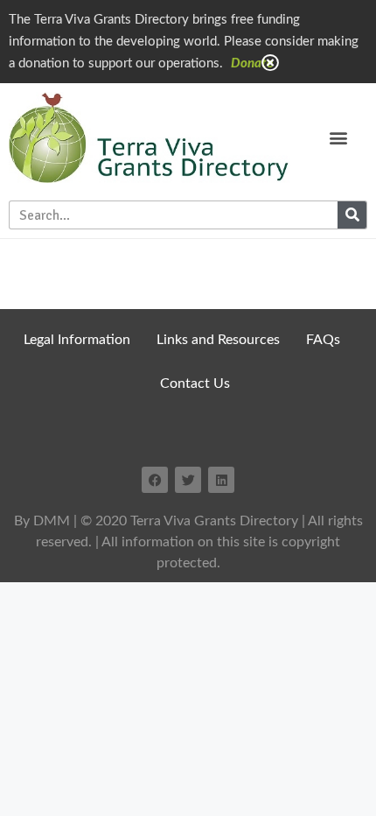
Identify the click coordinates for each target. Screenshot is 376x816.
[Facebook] (155, 480)
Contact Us (195, 383)
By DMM (42, 521)
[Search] (352, 215)
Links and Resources (218, 340)
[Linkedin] (221, 480)
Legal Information (77, 340)
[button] (338, 137)
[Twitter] (188, 480)
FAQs (323, 340)
